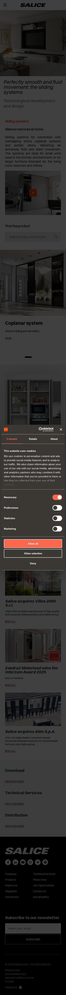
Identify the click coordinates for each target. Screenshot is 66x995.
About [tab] (54, 438)
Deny (33, 563)
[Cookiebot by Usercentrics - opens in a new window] (40, 429)
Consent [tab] (12, 438)
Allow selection (33, 553)
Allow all (33, 543)
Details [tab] (33, 438)
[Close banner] (61, 429)
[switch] (57, 507)
